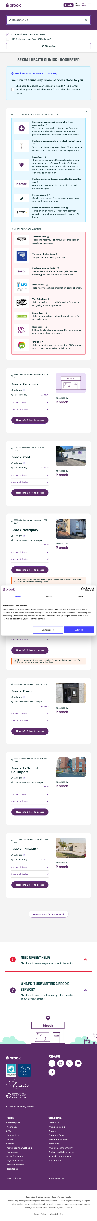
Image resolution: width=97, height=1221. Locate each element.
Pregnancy (11, 1127)
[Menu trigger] (89, 5)
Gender (10, 1143)
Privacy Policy (40, 1214)
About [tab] (80, 596)
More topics (12, 1178)
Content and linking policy (61, 1152)
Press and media (56, 1127)
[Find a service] (84, 5)
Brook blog (53, 1143)
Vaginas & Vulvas (14, 1160)
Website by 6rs (56, 1214)
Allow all (79, 630)
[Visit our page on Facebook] (51, 1063)
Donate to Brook (56, 1135)
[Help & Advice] (78, 5)
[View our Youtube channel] (78, 1063)
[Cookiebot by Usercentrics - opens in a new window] (83, 589)
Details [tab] (48, 596)
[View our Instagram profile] (60, 1063)
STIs (8, 1131)
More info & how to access (30, 420)
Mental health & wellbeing (19, 1148)
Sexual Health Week (58, 1139)
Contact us (53, 1122)
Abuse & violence (14, 1156)
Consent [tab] (17, 596)
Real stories (12, 1169)
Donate (68, 5)
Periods (10, 1139)
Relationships (12, 1135)
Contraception (13, 1122)
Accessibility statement (59, 1156)
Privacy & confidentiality (60, 1148)
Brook (13, 5)
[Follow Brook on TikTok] (51, 1072)
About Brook (54, 1178)
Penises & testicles (15, 1164)
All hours (44, 395)
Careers (52, 1131)
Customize (46, 630)
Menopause (12, 1152)
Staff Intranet (55, 1160)
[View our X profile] (69, 1063)
